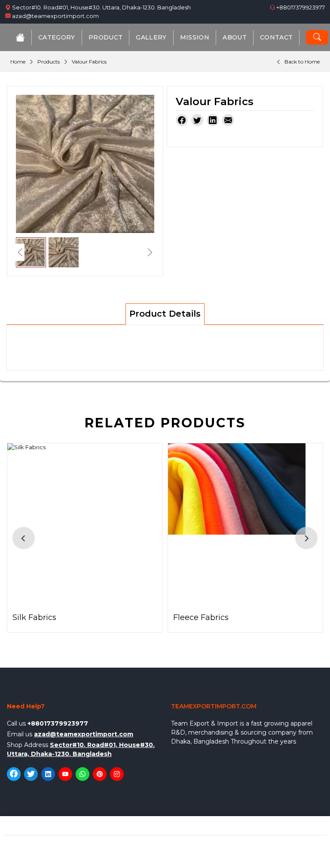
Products (48, 61)
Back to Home (302, 61)
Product (105, 37)
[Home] (20, 37)
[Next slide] (306, 538)
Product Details (165, 314)
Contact (276, 37)
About (235, 37)
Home (17, 61)
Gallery (151, 37)
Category (56, 37)
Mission (194, 37)
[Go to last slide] (23, 538)
